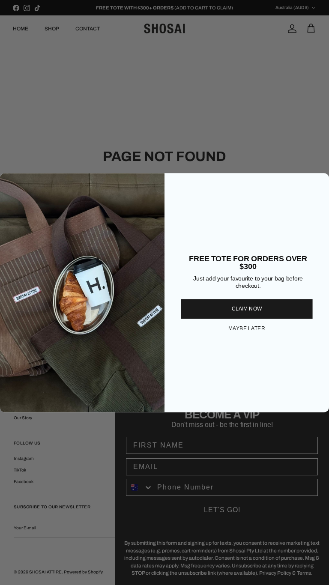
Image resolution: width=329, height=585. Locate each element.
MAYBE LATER (246, 328)
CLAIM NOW (247, 308)
